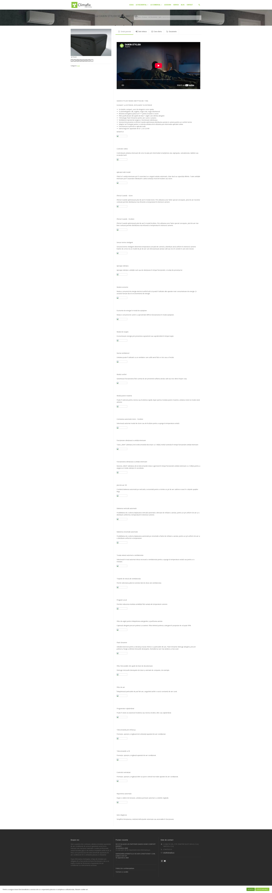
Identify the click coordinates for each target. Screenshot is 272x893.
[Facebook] (77, 60)
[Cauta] (199, 4)
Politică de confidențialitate (125, 868)
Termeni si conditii (122, 872)
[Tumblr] (86, 60)
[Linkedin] (89, 60)
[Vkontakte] (92, 60)
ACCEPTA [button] (251, 889)
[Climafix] (82, 5)
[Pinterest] (83, 60)
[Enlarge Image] (91, 42)
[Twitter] (75, 60)
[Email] (72, 60)
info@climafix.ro (168, 853)
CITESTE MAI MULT (262, 889)
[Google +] (80, 60)
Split (78, 66)
